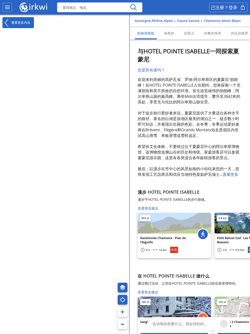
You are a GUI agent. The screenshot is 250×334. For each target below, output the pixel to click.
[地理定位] (122, 300)
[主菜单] (7, 7)
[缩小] (122, 324)
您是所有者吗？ (151, 70)
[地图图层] (122, 287)
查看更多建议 (148, 208)
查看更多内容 (20, 22)
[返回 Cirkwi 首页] (33, 7)
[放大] (122, 312)
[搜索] (133, 7)
